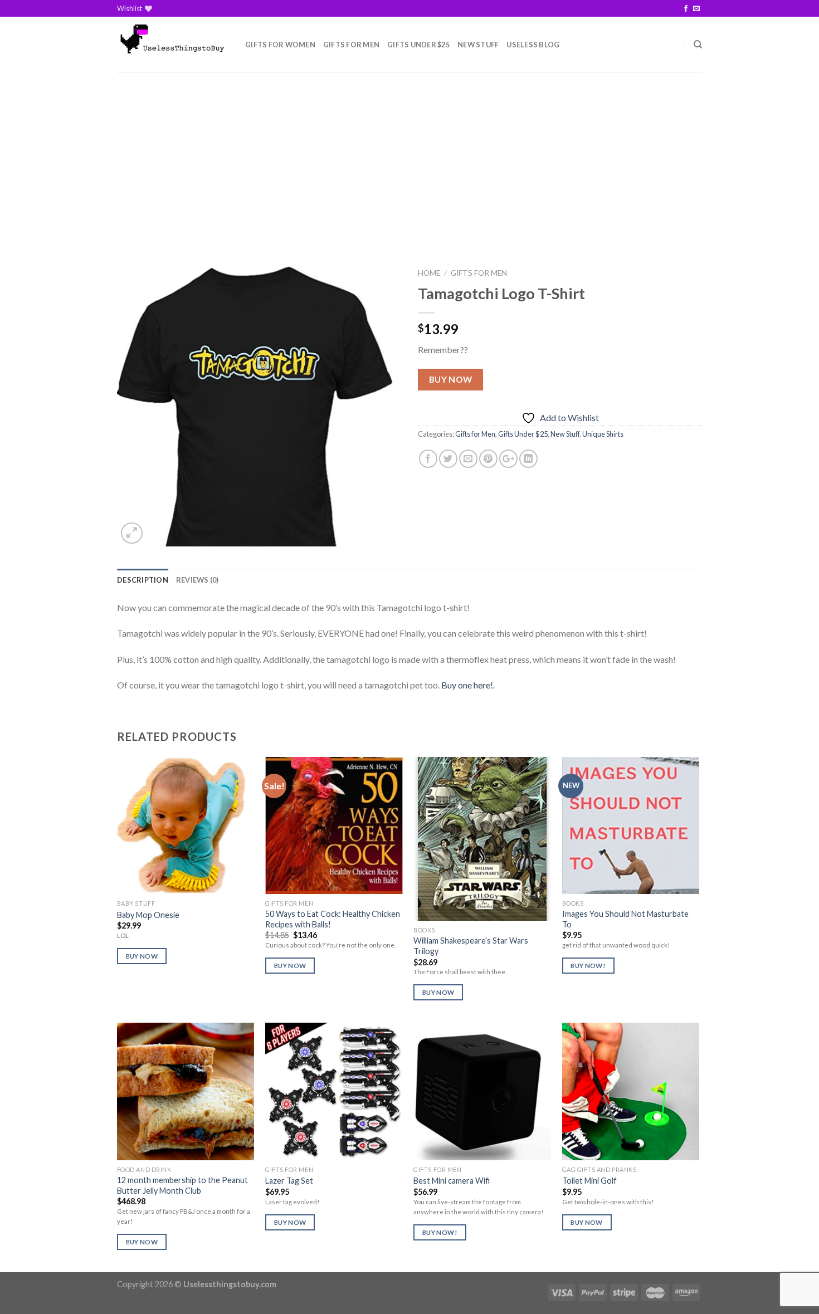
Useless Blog (532, 44)
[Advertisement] (409, 156)
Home (429, 272)
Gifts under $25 (418, 44)
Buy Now (450, 379)
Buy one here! (467, 685)
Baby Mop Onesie (148, 915)
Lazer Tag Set (289, 1180)
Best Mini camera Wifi (451, 1180)
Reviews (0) (197, 579)
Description (142, 579)
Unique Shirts (602, 433)
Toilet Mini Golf (589, 1180)
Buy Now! (439, 1232)
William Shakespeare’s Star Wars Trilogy (470, 946)
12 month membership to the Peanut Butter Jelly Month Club (182, 1185)
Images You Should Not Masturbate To (625, 919)
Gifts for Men (351, 44)
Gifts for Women (280, 44)
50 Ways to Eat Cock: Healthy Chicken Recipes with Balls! (332, 919)
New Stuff (478, 44)
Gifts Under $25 (523, 433)
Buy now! (588, 965)
